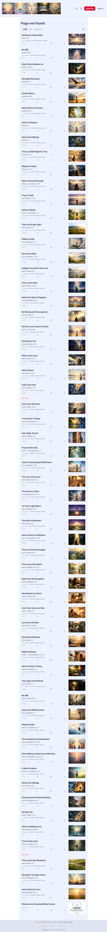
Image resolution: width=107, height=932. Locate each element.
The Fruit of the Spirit (32, 564)
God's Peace (28, 370)
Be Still (25, 50)
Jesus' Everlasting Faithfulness (37, 462)
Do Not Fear (27, 812)
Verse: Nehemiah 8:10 (30, 480)
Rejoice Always (29, 652)
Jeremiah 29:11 (27, 111)
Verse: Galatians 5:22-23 (30, 567)
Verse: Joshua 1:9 (28, 315)
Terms (60, 922)
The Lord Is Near (30, 283)
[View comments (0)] (37, 43)
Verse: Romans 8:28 (29, 596)
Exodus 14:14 (27, 154)
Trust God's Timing (31, 418)
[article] (53, 39)
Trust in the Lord (30, 841)
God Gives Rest (29, 254)
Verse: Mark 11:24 (28, 198)
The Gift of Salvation (31, 520)
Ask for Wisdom (29, 122)
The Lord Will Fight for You (34, 151)
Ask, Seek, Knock (30, 433)
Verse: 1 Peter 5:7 (28, 611)
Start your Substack (49, 926)
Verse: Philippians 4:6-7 (30, 800)
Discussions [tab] (38, 29)
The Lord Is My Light (31, 224)
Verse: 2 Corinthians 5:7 (30, 727)
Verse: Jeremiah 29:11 (30, 892)
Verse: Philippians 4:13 (30, 878)
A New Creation (29, 768)
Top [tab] (30, 29)
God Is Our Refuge (30, 137)
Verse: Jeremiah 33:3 (29, 344)
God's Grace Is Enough (32, 181)
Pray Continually (30, 447)
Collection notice (67, 922)
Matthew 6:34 (27, 96)
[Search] (77, 8)
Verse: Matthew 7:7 (29, 436)
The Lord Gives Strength (33, 550)
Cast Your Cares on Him (33, 608)
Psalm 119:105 (27, 67)
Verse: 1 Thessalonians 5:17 (32, 451)
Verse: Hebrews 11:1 (29, 242)
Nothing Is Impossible (32, 35)
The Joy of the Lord (31, 477)
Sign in (100, 8)
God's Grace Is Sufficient (33, 535)
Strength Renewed (30, 79)
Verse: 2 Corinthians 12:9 (31, 184)
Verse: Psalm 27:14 (29, 358)
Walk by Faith (28, 239)
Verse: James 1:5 (28, 640)
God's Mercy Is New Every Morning (38, 754)
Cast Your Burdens (31, 404)
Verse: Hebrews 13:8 (29, 465)
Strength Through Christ (33, 875)
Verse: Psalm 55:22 (29, 407)
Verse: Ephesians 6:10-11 (31, 494)
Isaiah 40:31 (26, 82)
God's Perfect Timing (32, 666)
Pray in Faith (28, 195)
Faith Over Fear (29, 385)
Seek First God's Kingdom (34, 297)
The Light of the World (32, 681)
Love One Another (30, 622)
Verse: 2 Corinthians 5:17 (31, 771)
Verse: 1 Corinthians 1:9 (30, 213)
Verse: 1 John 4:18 (28, 329)
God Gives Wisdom (31, 637)
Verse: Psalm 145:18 (29, 286)
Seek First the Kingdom (33, 579)
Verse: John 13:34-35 (29, 625)
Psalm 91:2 (26, 140)
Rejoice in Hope (29, 166)
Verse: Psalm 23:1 (28, 863)
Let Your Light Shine (31, 506)
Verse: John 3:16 (27, 523)
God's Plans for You (31, 889)
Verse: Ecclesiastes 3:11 (30, 421)
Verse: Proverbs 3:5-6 (29, 844)
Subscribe (90, 8)
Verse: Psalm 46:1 (28, 786)
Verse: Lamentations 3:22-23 (32, 757)
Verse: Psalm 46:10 (29, 698)
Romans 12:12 (27, 169)
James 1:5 (25, 125)
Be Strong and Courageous (35, 312)
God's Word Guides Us (32, 64)
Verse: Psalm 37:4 (28, 271)
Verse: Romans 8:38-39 (30, 829)
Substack (45, 930)
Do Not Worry (28, 93)
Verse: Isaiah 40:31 (28, 553)
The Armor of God (30, 491)
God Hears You (29, 341)
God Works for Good (31, 593)
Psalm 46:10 (26, 53)
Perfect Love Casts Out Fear (35, 326)
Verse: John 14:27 (28, 373)
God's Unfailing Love (31, 826)
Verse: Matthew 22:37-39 (31, 742)
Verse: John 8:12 (27, 684)
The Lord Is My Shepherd (34, 860)
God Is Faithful (29, 210)
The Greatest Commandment (36, 739)
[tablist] (32, 29)
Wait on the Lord (30, 355)
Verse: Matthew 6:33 (29, 300)
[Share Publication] (81, 8)
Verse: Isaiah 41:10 (28, 815)
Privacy (55, 922)
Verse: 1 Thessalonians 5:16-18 (33, 655)
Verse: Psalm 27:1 (28, 227)
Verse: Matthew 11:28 (30, 257)
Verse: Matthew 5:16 (29, 509)
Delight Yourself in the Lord (35, 268)
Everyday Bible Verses (39, 40)
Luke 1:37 (25, 38)
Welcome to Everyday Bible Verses (38, 904)
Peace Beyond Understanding (36, 797)
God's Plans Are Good (32, 108)
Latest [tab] (25, 29)
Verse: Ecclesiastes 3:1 (30, 669)
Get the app (62, 926)
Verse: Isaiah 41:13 (28, 388)
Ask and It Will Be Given (33, 710)
